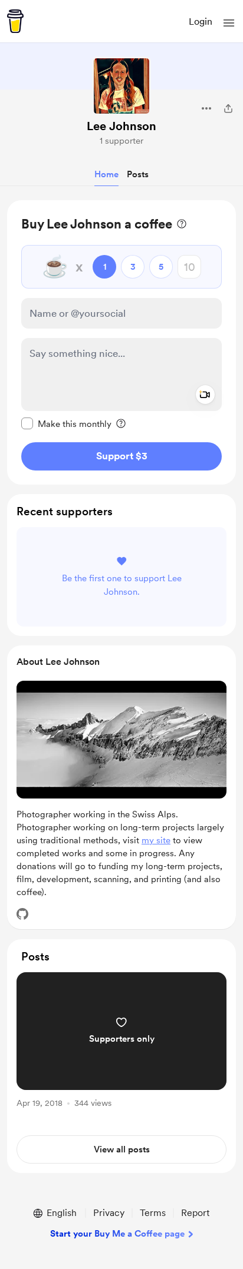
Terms (153, 1212)
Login (200, 21)
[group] (121, 1046)
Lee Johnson (121, 126)
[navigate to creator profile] (121, 86)
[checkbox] (66, 423)
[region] (121, 342)
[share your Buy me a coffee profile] (228, 108)
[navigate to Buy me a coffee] (15, 21)
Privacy (108, 1212)
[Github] (22, 914)
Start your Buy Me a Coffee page (117, 1233)
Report (195, 1212)
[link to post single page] (121, 1042)
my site (156, 840)
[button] (229, 23)
